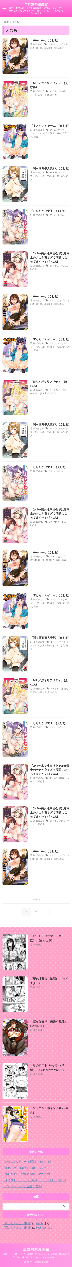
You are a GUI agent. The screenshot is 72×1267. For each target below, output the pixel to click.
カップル (60, 44)
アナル (51, 44)
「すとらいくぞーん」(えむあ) (49, 125)
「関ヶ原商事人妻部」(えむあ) (49, 168)
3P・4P (53, 172)
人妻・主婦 (43, 94)
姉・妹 (39, 47)
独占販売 (48, 47)
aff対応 (61, 778)
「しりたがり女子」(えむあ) (48, 211)
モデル (33, 94)
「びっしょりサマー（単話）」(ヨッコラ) (28, 1161)
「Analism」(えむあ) (44, 40)
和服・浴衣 (55, 133)
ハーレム (62, 265)
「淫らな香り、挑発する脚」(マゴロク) (26, 1174)
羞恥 (56, 47)
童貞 (36, 136)
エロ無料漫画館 (36, 4)
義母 (61, 47)
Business (41, 1227)
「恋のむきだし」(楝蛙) (17, 1223)
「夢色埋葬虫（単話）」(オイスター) (25, 1167)
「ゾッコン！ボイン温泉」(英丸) (22, 1186)
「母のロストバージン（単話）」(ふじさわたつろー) (34, 1180)
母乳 (62, 176)
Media (39, 1223)
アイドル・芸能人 (58, 91)
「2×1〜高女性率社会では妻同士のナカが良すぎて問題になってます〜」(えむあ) (49, 257)
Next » (36, 899)
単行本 (53, 94)
